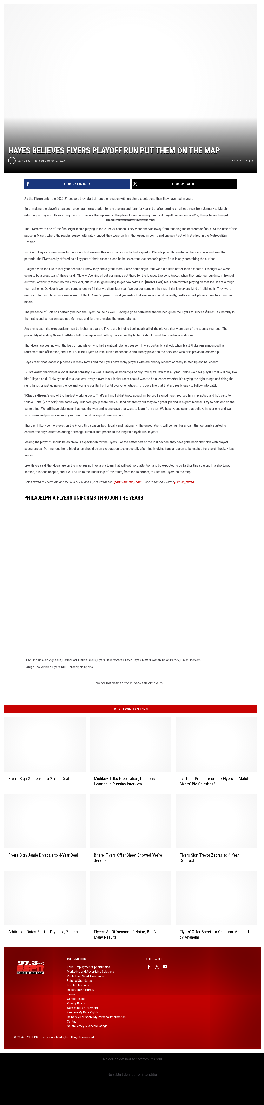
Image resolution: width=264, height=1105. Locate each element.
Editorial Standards (79, 980)
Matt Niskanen (151, 660)
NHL (63, 667)
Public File (73, 976)
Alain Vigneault (51, 660)
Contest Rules (76, 998)
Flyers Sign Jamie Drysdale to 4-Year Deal (43, 855)
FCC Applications (78, 985)
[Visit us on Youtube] (167, 966)
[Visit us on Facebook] (150, 966)
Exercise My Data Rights (82, 1012)
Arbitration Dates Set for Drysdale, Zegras (43, 931)
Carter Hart (69, 660)
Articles (46, 667)
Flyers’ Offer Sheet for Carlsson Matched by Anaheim (214, 934)
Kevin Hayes (133, 660)
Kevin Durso (23, 160)
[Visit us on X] (158, 966)
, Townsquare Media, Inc (53, 1037)
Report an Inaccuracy (80, 989)
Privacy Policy (76, 1003)
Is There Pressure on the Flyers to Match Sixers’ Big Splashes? (214, 781)
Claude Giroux (87, 660)
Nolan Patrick (170, 660)
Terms (71, 994)
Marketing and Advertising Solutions (90, 971)
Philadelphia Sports (80, 667)
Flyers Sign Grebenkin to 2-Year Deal (38, 778)
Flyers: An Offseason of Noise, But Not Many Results (127, 934)
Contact (72, 1021)
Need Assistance (93, 976)
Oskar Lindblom (190, 660)
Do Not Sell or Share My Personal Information (96, 1017)
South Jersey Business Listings (87, 1026)
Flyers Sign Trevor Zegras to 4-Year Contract (209, 858)
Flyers (101, 660)
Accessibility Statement (82, 1008)
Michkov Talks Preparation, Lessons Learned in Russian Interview (124, 781)
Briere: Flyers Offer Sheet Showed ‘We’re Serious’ (128, 858)
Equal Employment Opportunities (88, 967)
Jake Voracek (115, 660)
